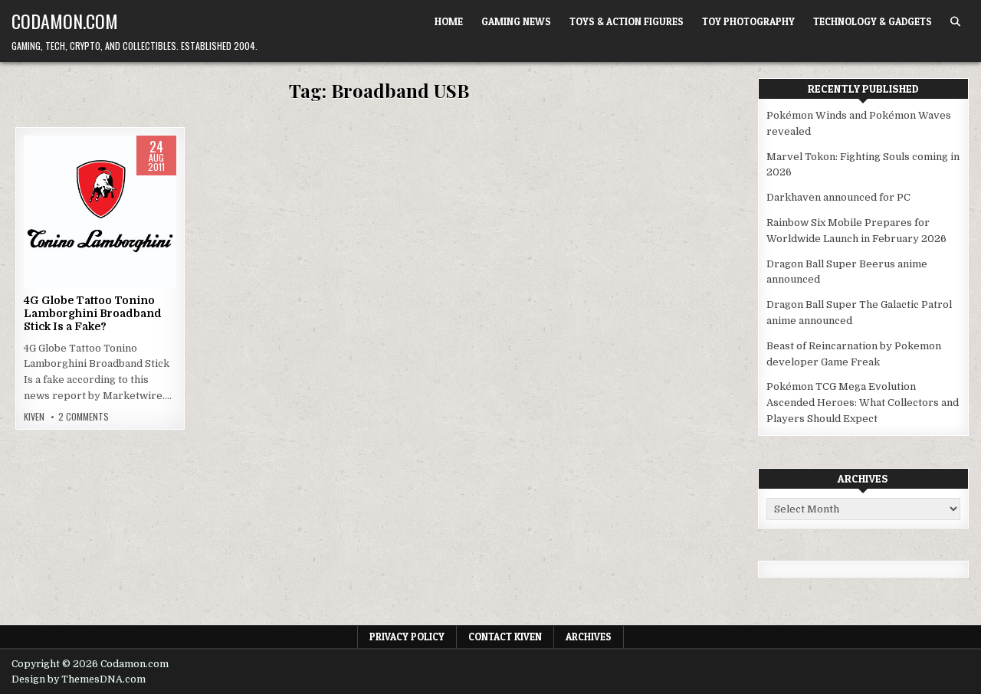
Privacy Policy (407, 636)
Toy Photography (748, 21)
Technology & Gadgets (872, 21)
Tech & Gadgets (100, 184)
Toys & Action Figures (626, 21)
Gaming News (516, 21)
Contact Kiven (505, 636)
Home (449, 21)
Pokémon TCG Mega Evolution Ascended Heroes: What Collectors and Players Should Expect (862, 402)
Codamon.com (64, 20)
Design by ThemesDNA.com (78, 679)
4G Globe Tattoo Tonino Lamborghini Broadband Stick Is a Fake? (93, 313)
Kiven (34, 416)
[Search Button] (955, 22)
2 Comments (83, 416)
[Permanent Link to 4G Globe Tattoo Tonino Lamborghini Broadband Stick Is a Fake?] (100, 212)
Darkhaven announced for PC (838, 197)
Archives (589, 636)
